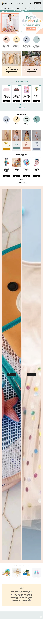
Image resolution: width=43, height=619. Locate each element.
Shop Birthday (31, 374)
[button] (37, 3)
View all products (21, 107)
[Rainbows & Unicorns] (26, 119)
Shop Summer (11, 72)
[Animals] (6, 119)
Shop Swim (31, 72)
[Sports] (16, 119)
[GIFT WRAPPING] (36, 39)
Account (31, 3)
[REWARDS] (16, 39)
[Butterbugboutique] (7, 3)
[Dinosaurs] (36, 119)
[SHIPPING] (6, 39)
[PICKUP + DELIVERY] (26, 39)
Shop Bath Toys (11, 374)
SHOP (6, 149)
